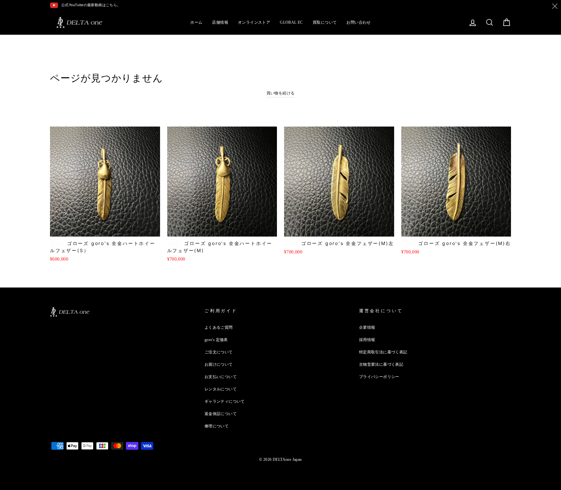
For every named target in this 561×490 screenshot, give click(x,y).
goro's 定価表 (216, 339)
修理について (217, 426)
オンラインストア (254, 22)
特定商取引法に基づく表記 (383, 352)
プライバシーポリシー (379, 376)
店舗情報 (220, 22)
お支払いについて (221, 376)
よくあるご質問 (219, 327)
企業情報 (367, 327)
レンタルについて (221, 389)
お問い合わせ (358, 22)
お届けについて (219, 364)
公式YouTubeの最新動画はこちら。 (91, 5)
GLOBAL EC (291, 22)
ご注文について (219, 352)
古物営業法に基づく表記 (381, 364)
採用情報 (367, 339)
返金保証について (221, 413)
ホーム (196, 22)
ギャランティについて (225, 401)
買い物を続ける (281, 93)
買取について (325, 22)
